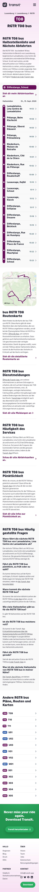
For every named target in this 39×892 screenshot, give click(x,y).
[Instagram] (21, 877)
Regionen (6, 851)
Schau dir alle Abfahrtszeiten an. (18, 458)
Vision (22, 851)
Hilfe (4, 860)
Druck (5, 857)
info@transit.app (27, 873)
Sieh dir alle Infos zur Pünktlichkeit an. (14, 515)
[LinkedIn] (32, 877)
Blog (4, 854)
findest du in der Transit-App (22, 77)
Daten (5, 878)
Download (28, 884)
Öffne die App (13, 334)
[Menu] (34, 5)
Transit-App (7, 453)
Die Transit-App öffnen (11, 677)
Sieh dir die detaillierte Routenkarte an (15, 357)
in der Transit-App (16, 662)
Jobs (22, 857)
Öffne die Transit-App (11, 380)
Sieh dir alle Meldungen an (17, 413)
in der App (18, 599)
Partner (7, 869)
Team (22, 854)
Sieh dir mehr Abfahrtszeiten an (18, 94)
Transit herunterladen (18, 829)
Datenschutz (25, 860)
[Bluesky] (25, 877)
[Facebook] (28, 877)
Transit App (15, 398)
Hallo (5, 846)
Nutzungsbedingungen (29, 863)
